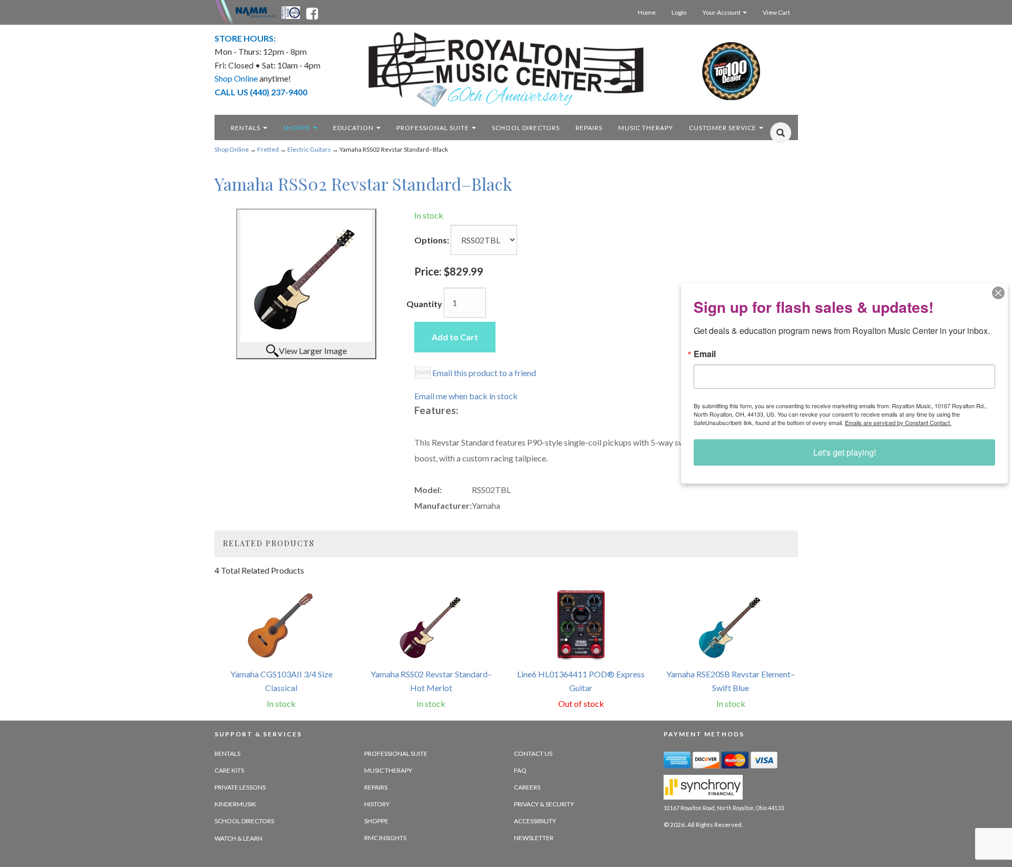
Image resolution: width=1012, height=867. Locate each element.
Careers (527, 787)
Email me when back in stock (466, 396)
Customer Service (723, 128)
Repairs (589, 128)
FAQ (520, 770)
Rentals (246, 128)
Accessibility (535, 821)
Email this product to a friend (484, 373)
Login (679, 12)
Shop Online (232, 149)
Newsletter (533, 838)
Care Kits (229, 770)
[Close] (998, 293)
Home (647, 12)
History (377, 804)
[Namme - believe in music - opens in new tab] (256, 11)
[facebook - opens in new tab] (312, 11)
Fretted (268, 149)
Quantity (424, 304)
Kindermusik (235, 804)
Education (354, 128)
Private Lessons (240, 787)
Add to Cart (455, 337)
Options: (431, 240)
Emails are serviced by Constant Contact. (898, 422)
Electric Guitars (309, 149)
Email (705, 354)
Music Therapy (645, 128)
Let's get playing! (844, 452)
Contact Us (533, 753)
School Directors (526, 128)
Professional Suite (433, 128)
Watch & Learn (238, 838)
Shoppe (297, 128)
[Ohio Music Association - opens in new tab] (291, 11)
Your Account (722, 12)
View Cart (776, 12)
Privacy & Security (544, 804)
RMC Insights (385, 838)
